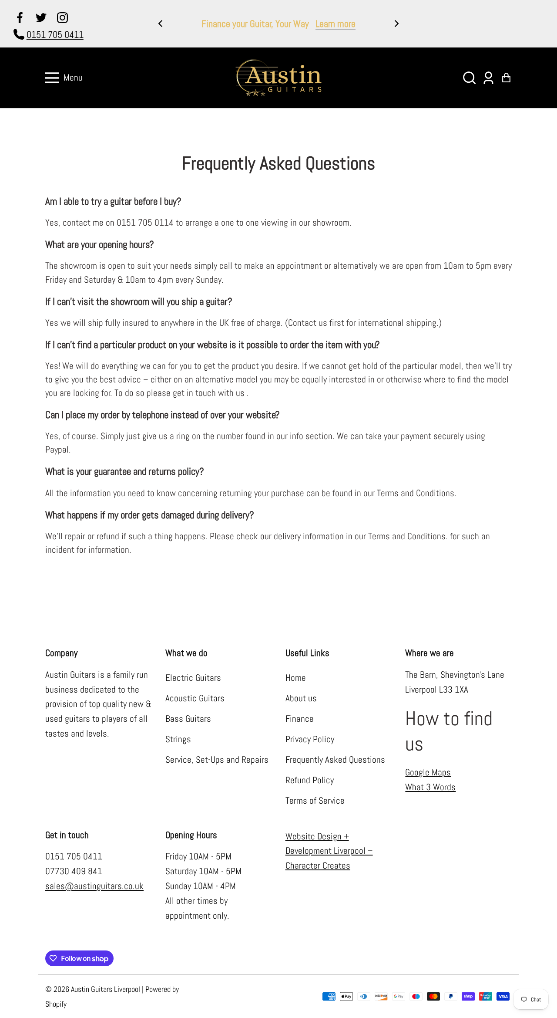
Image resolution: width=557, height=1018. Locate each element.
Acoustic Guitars (195, 698)
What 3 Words (430, 787)
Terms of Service (315, 800)
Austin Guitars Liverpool (105, 989)
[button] (469, 77)
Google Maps (428, 772)
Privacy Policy (309, 739)
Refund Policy (309, 780)
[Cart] (506, 77)
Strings (178, 739)
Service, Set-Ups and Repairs (216, 759)
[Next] (396, 23)
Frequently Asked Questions (335, 759)
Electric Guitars (193, 677)
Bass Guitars (188, 718)
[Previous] (161, 23)
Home (295, 677)
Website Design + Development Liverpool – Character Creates (329, 851)
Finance (299, 718)
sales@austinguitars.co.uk (94, 886)
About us (301, 698)
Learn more (335, 23)
